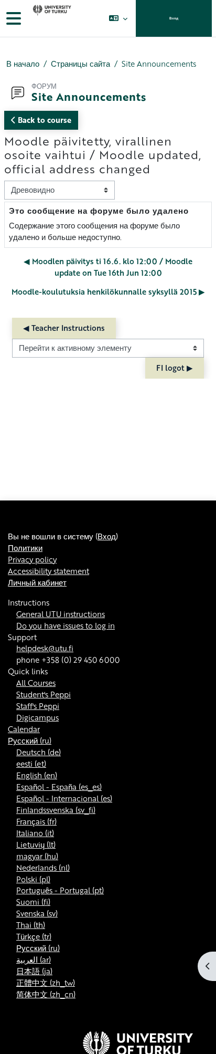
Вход (173, 18)
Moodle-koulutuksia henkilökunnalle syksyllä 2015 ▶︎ (108, 291)
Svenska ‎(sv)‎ (37, 913)
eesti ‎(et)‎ (31, 763)
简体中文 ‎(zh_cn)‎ (45, 994)
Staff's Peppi (37, 706)
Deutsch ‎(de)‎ (38, 752)
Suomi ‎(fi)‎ (33, 901)
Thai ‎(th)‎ (30, 925)
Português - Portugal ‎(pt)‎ (60, 890)
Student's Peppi (43, 694)
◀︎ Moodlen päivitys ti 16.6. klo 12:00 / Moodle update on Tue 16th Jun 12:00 (108, 266)
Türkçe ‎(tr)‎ (33, 936)
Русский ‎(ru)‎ (29, 740)
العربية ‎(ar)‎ (33, 959)
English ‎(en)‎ (36, 775)
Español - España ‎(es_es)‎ (59, 786)
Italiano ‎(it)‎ (35, 833)
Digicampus (37, 717)
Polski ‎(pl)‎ (33, 879)
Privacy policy (32, 559)
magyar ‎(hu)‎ (37, 856)
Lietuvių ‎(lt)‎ (36, 844)
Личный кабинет (37, 582)
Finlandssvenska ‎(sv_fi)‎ (55, 810)
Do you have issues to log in (65, 625)
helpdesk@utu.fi (44, 648)
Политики (25, 548)
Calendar (24, 729)
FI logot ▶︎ (174, 367)
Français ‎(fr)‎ (36, 821)
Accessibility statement (48, 571)
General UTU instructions (60, 614)
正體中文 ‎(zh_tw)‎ (45, 982)
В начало (22, 63)
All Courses (36, 682)
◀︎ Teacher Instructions (64, 327)
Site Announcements (159, 63)
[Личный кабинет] (51, 18)
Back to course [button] (43, 120)
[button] (118, 18)
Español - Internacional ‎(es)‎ (64, 798)
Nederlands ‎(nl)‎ (43, 867)
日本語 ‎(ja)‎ (34, 971)
